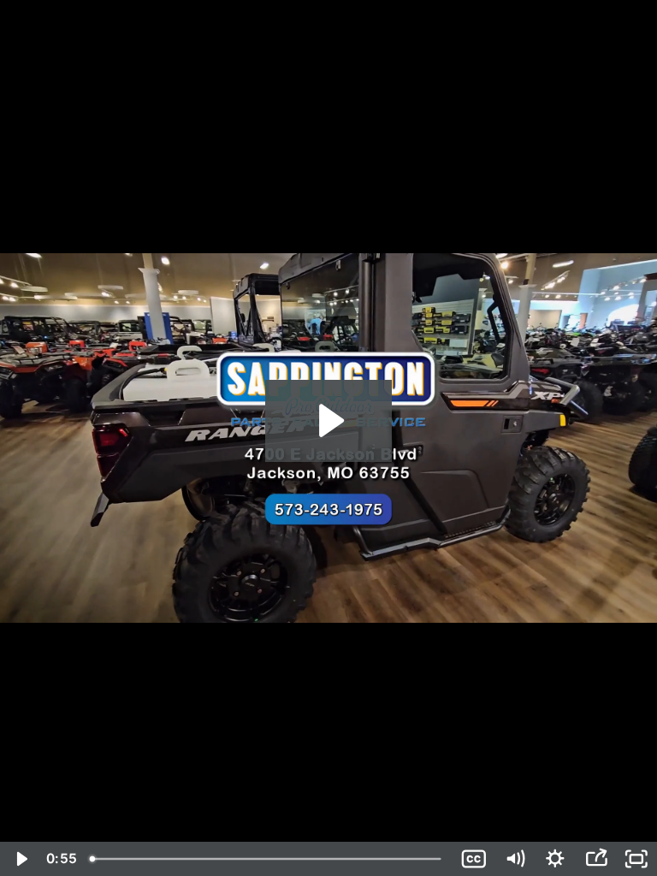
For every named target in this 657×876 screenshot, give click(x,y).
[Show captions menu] (473, 859)
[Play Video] (20, 859)
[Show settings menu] (555, 859)
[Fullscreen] (636, 859)
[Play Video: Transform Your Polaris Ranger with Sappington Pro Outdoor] (329, 420)
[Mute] (515, 859)
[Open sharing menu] (596, 859)
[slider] (267, 859)
